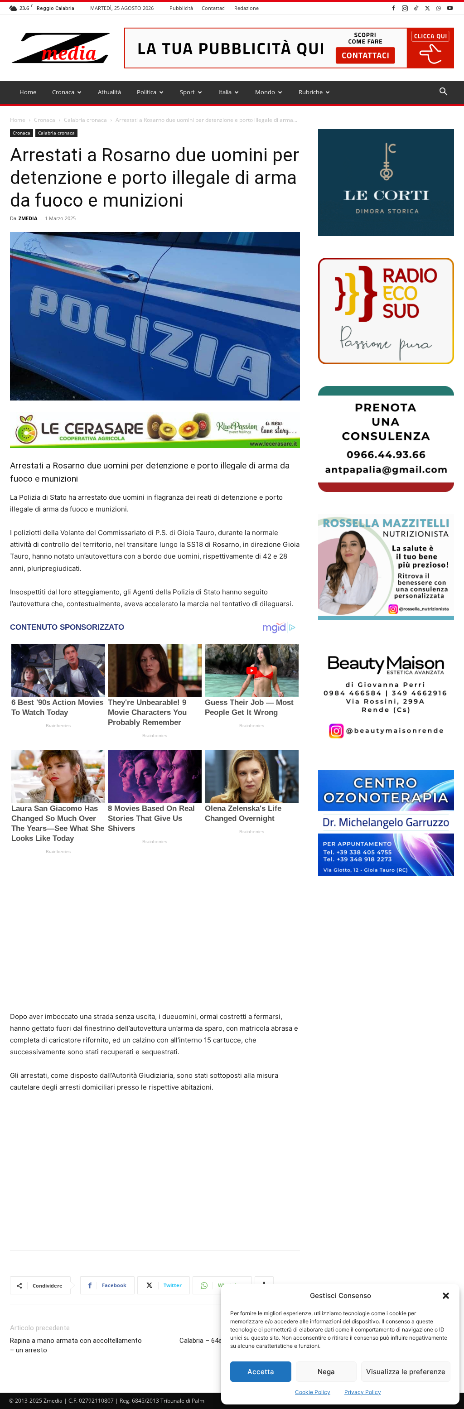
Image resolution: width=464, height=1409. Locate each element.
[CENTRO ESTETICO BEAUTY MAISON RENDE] (386, 695)
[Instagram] (405, 8)
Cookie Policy (312, 1392)
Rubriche (311, 92)
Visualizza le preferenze (405, 1371)
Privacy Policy (362, 1392)
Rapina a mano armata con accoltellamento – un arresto (76, 1345)
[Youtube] (450, 8)
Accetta (260, 1371)
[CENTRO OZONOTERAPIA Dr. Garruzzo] (386, 823)
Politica (146, 92)
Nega (326, 1371)
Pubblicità (181, 8)
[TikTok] (416, 8)
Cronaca (63, 92)
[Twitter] (427, 8)
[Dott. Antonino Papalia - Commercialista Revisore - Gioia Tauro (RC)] (386, 439)
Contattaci (214, 8)
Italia (225, 92)
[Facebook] (393, 8)
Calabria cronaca (85, 120)
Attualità (109, 92)
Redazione (246, 8)
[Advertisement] (155, 936)
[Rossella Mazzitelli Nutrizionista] (386, 567)
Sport (187, 92)
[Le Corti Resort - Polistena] (386, 182)
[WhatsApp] (439, 8)
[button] (445, 1295)
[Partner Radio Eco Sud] (386, 311)
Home (27, 92)
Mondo (265, 92)
